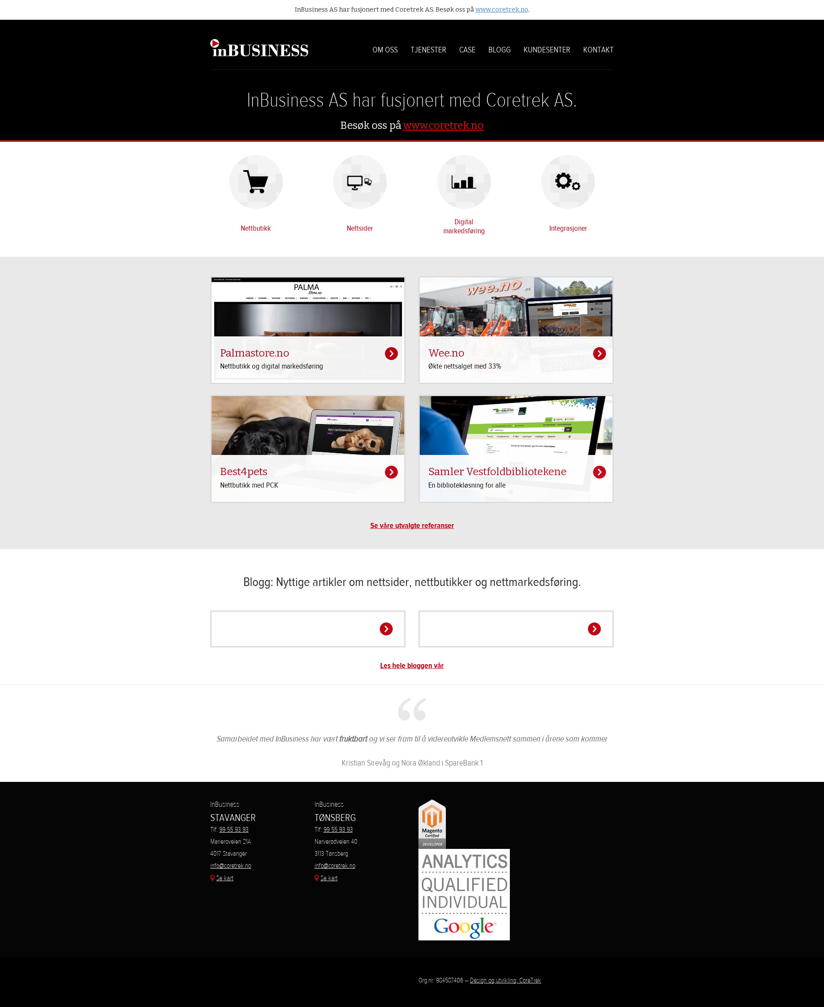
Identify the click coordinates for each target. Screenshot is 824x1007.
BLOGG (499, 50)
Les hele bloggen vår (412, 665)
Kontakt (598, 50)
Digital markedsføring (464, 226)
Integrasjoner (568, 228)
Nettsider (360, 228)
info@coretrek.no (230, 865)
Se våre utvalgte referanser (412, 525)
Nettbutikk (256, 228)
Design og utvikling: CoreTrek (505, 980)
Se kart (224, 878)
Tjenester (428, 50)
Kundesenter (547, 50)
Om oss (385, 50)
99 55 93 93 (233, 829)
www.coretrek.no (502, 9)
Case (467, 50)
